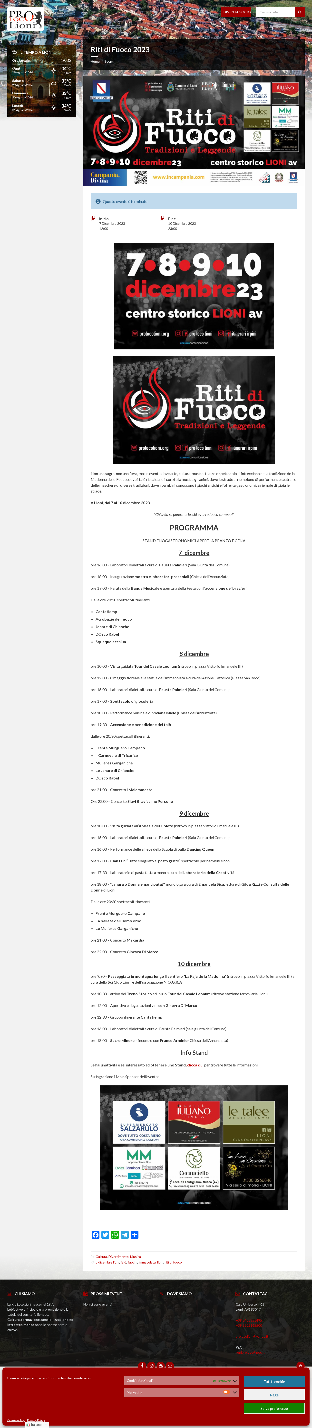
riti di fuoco (173, 1262)
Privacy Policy (36, 1420)
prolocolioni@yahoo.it (252, 1336)
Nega (274, 1395)
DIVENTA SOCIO (237, 12)
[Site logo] (25, 29)
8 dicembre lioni (107, 1262)
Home (95, 61)
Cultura (101, 1257)
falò (123, 1262)
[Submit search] (300, 12)
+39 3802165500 (249, 1325)
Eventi (109, 61)
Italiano (36, 1425)
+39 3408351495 (249, 1320)
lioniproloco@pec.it (250, 1352)
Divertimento (118, 1257)
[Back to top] (300, 1366)
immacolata (147, 1262)
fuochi (132, 1262)
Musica (135, 1257)
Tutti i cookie (274, 1381)
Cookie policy (16, 1420)
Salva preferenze (274, 1408)
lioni (160, 1262)
